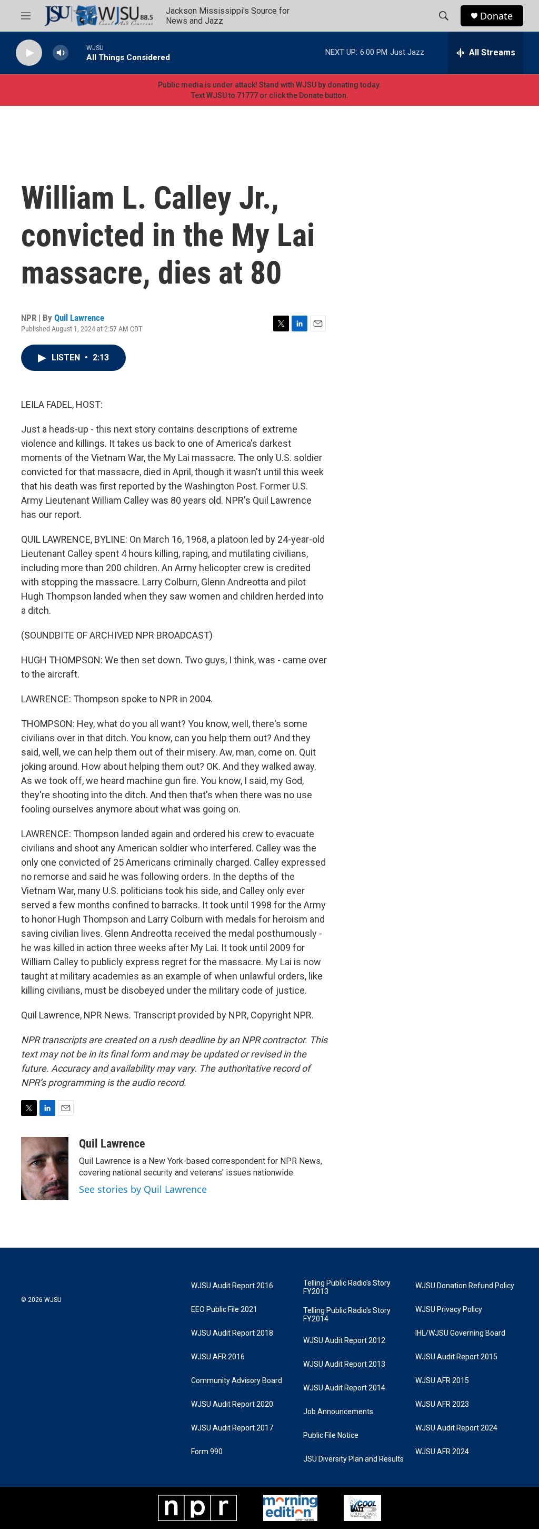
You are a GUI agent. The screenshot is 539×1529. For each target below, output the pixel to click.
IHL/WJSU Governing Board (460, 1333)
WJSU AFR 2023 (442, 1404)
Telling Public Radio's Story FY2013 (347, 1287)
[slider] (77, 52)
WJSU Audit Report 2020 (232, 1404)
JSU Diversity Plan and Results (353, 1459)
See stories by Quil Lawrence (143, 1189)
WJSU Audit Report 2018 (232, 1333)
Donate (496, 16)
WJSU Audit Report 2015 (456, 1357)
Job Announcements (338, 1412)
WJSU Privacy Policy (448, 1310)
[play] (29, 53)
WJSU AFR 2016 (218, 1357)
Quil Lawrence (79, 317)
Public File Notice (330, 1435)
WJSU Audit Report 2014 (344, 1388)
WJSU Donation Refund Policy (464, 1286)
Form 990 (207, 1452)
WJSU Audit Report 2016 (232, 1286)
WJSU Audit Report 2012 (344, 1341)
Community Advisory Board (236, 1381)
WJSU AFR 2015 (442, 1381)
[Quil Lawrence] (44, 1168)
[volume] (60, 53)
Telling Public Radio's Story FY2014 (347, 1315)
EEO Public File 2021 (224, 1310)
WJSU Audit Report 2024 (456, 1428)
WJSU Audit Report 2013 (344, 1364)
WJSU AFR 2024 (442, 1452)
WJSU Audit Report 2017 (232, 1428)
